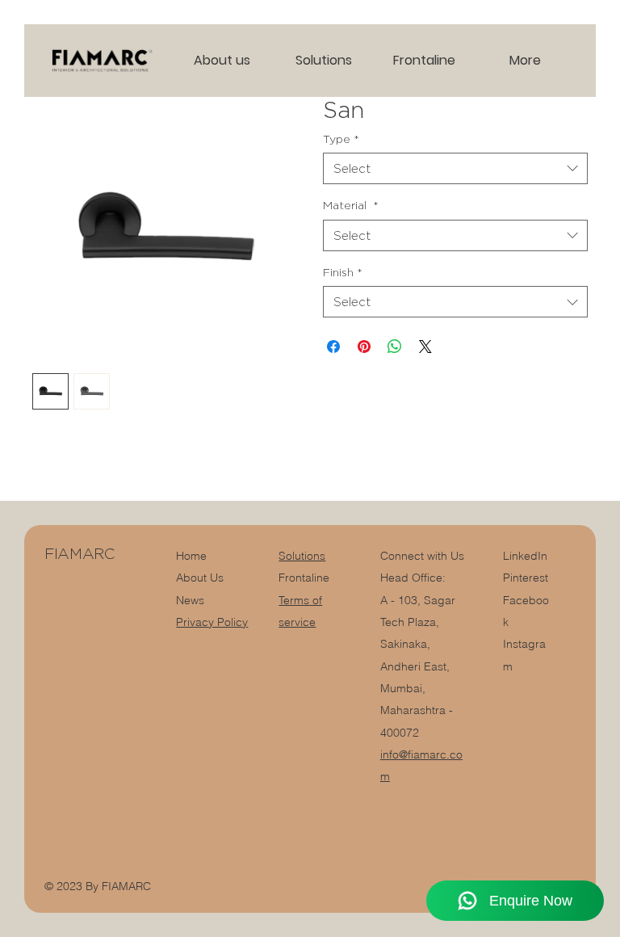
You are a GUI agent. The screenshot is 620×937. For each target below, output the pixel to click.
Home (191, 555)
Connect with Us (422, 555)
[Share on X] (425, 346)
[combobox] (455, 168)
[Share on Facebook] (333, 346)
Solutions (302, 555)
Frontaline (304, 577)
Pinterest (525, 577)
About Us (200, 577)
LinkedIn (525, 555)
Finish (342, 272)
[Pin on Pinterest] (364, 346)
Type (341, 138)
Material (351, 205)
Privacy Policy (212, 622)
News (190, 600)
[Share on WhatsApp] (394, 346)
